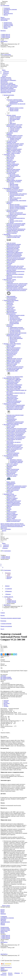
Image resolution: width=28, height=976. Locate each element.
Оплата (5, 704)
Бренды (2, 911)
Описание (6, 700)
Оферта (2, 968)
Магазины (6, 12)
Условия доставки (8, 24)
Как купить (6, 703)
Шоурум (6, 14)
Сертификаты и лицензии (10, 9)
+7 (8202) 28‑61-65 (5, 34)
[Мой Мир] (6, 654)
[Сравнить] (2, 651)
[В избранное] (2, 649)
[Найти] (2, 68)
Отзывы (6, 702)
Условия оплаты (8, 22)
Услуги (2, 912)
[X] (8, 654)
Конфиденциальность (6, 967)
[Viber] (10, 654)
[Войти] (1, 562)
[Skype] (14, 654)
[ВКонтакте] (1, 654)
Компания (3, 913)
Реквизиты (6, 10)
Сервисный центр (8, 13)
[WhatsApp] (12, 654)
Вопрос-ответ (7, 26)
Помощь (3, 924)
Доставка (6, 706)
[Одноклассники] (3, 654)
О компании (7, 8)
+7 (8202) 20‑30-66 (5, 37)
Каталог (3, 909)
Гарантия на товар (8, 25)
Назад (8, 574)
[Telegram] (16, 654)
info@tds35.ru (4, 41)
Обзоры (6, 28)
